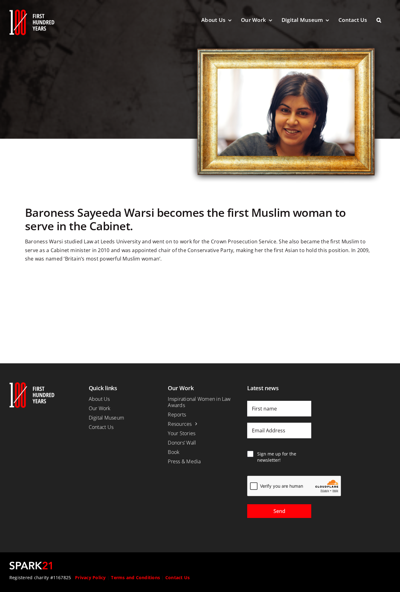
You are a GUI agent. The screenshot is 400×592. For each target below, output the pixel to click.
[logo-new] (31, 11)
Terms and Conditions (135, 577)
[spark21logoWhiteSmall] (30, 564)
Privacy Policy (90, 577)
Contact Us (177, 577)
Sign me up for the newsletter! (276, 457)
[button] (384, 20)
